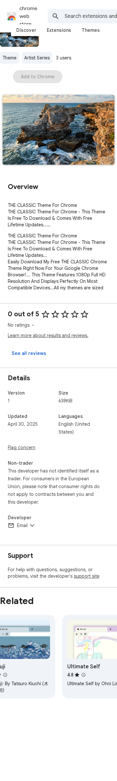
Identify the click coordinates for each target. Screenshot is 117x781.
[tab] (26, 30)
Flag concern (21, 447)
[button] (58, 130)
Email (22, 525)
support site (86, 576)
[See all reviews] (29, 353)
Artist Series (37, 58)
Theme (10, 58)
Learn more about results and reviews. (48, 335)
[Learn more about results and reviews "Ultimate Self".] (83, 675)
